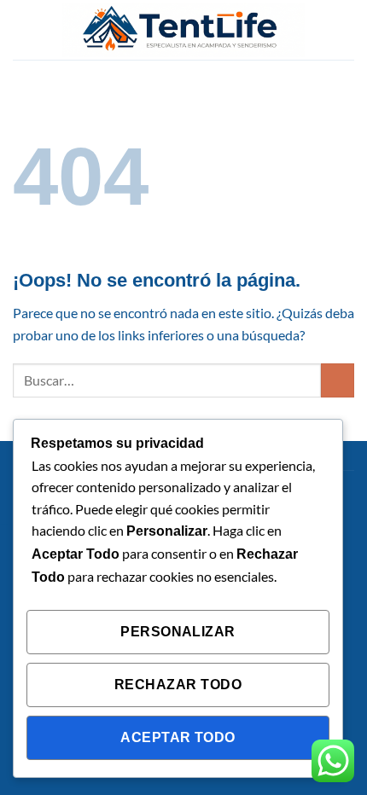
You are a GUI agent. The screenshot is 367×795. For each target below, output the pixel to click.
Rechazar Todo (178, 684)
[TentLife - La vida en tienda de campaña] (183, 30)
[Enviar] (337, 380)
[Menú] (23, 29)
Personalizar (178, 631)
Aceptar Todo (178, 737)
